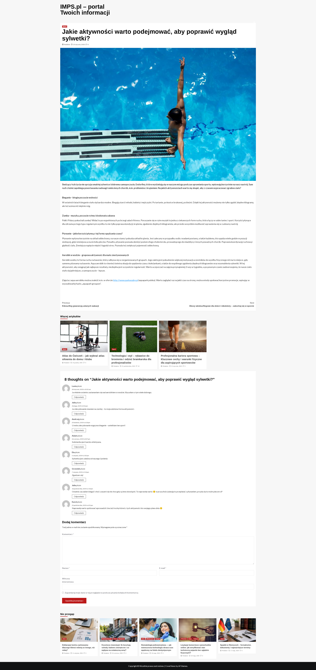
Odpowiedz (79, 397)
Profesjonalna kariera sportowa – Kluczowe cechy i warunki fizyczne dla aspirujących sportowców (181, 359)
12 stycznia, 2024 (176, 366)
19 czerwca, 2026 (117, 653)
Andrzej (75, 419)
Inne (64, 639)
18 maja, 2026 (155, 653)
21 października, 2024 (128, 366)
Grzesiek (76, 468)
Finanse (121, 639)
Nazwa (66, 568)
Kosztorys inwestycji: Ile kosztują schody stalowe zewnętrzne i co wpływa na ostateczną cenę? (116, 647)
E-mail (162, 568)
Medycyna (150, 639)
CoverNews (170, 666)
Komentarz (68, 534)
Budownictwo (106, 639)
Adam (74, 435)
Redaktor (67, 44)
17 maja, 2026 (234, 650)
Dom (115, 639)
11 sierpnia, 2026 (77, 653)
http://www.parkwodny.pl (125, 280)
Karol (74, 502)
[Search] (254, 22)
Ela (73, 452)
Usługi (157, 639)
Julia (74, 402)
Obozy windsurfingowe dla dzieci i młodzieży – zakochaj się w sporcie (221, 304)
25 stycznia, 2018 (79, 44)
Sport (64, 26)
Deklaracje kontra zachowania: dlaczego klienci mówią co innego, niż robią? (78, 647)
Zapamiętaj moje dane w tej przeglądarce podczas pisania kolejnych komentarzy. (102, 592)
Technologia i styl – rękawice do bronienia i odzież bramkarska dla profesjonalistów (131, 359)
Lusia (74, 386)
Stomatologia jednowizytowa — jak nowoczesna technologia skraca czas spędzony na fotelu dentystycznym (157, 647)
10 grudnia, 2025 (77, 362)
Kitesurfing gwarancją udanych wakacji (80, 304)
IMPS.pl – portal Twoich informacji (85, 9)
